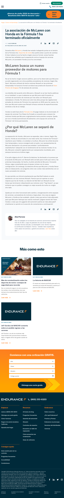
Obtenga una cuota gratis (32, 385)
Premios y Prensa (50, 418)
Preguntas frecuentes (30, 415)
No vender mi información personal (34, 492)
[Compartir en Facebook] (41, 43)
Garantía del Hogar (7, 427)
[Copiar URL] (58, 43)
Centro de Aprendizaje (12, 22)
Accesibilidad (5, 460)
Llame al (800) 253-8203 (9, 412)
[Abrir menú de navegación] (2, 7)
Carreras (47, 428)
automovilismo (6, 277)
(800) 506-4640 (54, 14)
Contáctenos (5, 463)
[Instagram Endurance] (62, 480)
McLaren (18, 50)
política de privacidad (3, 492)
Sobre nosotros (49, 412)
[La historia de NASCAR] (48, 266)
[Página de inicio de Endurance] (13, 399)
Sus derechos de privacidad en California (17, 492)
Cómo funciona (6, 418)
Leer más (48, 229)
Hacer (12, 366)
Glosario (25, 422)
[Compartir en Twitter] (49, 43)
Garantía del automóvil (30, 418)
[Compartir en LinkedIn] (45, 43)
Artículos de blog (28, 412)
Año (11, 361)
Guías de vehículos (29, 440)
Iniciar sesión (46, 3)
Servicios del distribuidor (52, 425)
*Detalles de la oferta (57, 492)
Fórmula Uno (28, 112)
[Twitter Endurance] (58, 480)
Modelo (12, 371)
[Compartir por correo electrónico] (53, 43)
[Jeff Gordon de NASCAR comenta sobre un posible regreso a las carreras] (16, 311)
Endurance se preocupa (52, 422)
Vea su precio (57, 3)
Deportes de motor (25, 53)
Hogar (2, 22)
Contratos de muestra (30, 425)
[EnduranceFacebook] (49, 480)
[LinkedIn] (54, 480)
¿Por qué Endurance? (51, 415)
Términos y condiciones (46, 492)
